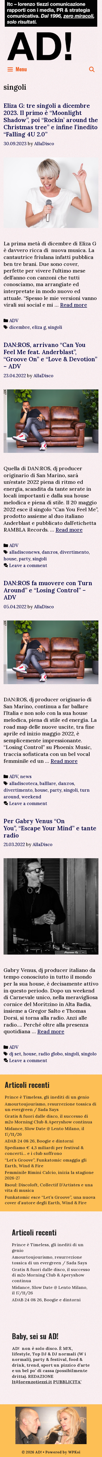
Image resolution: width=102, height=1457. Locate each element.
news (26, 776)
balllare (48, 783)
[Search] (91, 69)
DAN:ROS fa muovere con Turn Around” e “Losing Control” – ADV (48, 590)
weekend (31, 797)
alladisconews (24, 552)
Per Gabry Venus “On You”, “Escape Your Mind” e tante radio (50, 828)
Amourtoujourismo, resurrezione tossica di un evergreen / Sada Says (50, 1106)
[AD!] (51, 46)
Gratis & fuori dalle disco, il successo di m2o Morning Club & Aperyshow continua (48, 1118)
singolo (89, 1054)
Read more (73, 304)
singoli (55, 327)
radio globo (50, 1054)
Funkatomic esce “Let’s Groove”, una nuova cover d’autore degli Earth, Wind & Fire (50, 1199)
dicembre (19, 327)
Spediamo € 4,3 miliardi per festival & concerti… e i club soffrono (44, 1150)
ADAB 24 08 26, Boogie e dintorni (39, 1141)
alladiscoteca (23, 783)
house (10, 559)
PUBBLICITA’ (67, 1382)
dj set (15, 1054)
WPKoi (74, 1452)
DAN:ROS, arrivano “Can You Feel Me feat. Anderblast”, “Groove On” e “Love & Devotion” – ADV (50, 355)
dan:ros (50, 552)
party (24, 559)
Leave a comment (28, 565)
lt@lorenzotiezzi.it (32, 1382)
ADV (14, 320)
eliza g (39, 327)
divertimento (74, 552)
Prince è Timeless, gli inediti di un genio (47, 1097)
